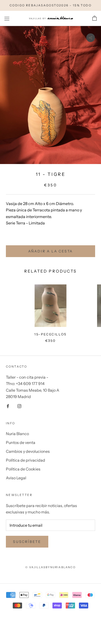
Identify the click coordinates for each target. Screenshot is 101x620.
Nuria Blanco (17, 433)
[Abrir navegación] (6, 18)
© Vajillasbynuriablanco (50, 567)
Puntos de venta (20, 442)
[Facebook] (8, 406)
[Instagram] (19, 406)
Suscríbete (27, 541)
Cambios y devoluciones (28, 451)
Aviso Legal (16, 477)
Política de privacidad (25, 460)
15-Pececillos (50, 334)
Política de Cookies (23, 469)
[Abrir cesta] (94, 18)
